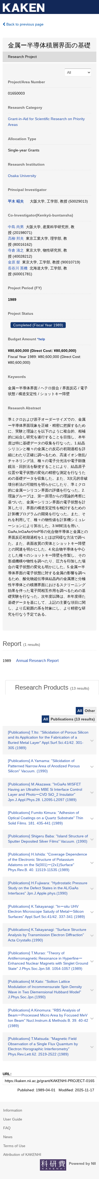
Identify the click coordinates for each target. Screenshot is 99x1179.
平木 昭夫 (16, 201)
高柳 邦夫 (16, 238)
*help (41, 339)
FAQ (7, 1128)
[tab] (52, 687)
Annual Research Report (37, 661)
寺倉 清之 (16, 250)
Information (12, 1110)
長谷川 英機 (17, 268)
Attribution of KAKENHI (22, 1154)
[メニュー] (92, 6)
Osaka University (22, 176)
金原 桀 (14, 262)
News (7, 1137)
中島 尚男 (16, 227)
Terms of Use (14, 1146)
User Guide (12, 1119)
